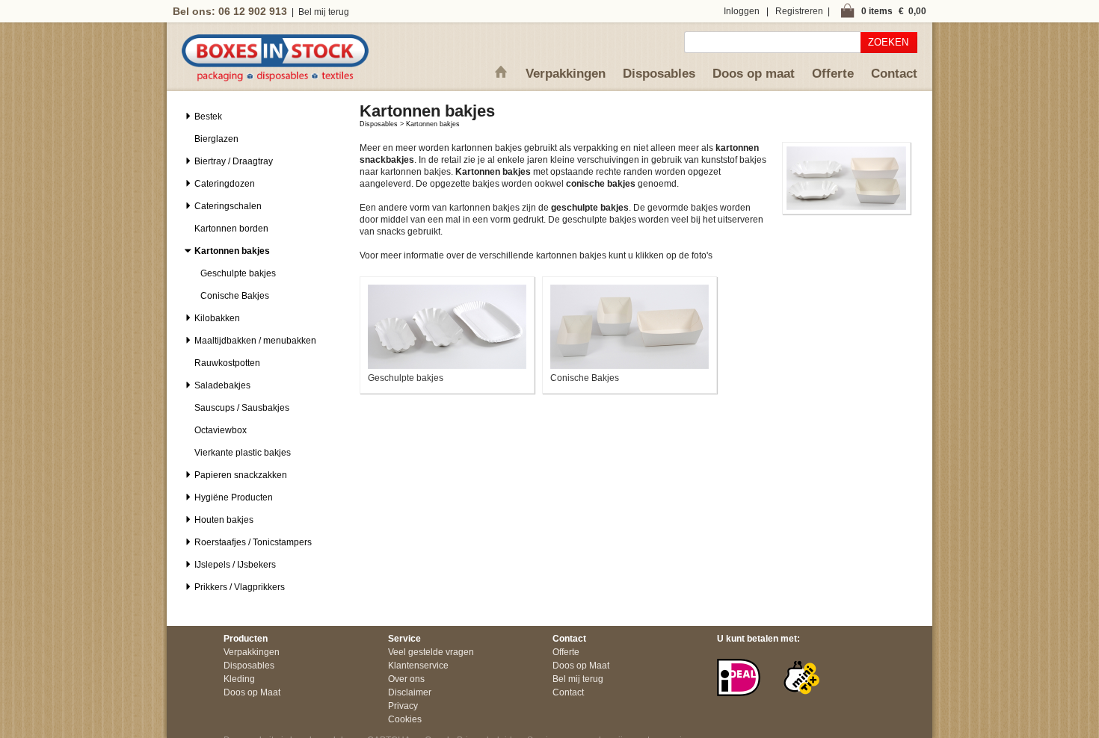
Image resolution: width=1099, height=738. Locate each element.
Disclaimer (409, 692)
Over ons (406, 679)
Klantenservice (418, 665)
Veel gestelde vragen (431, 652)
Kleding (239, 679)
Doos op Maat (252, 692)
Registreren (799, 11)
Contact (894, 73)
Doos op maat (753, 73)
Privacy (403, 706)
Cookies (405, 719)
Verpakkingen (566, 73)
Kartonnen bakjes (433, 124)
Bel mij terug (323, 12)
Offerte (833, 73)
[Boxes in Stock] (275, 78)
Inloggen (742, 11)
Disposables (659, 73)
